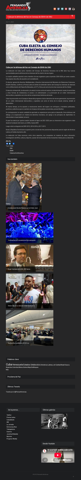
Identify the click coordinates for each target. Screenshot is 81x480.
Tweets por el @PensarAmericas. (16, 392)
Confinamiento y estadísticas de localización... (22, 240)
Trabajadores (11, 429)
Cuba (11, 146)
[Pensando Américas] (18, 6)
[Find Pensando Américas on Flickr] (70, 9)
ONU (11, 148)
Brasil (63, 365)
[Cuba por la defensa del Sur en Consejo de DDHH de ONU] (40, 43)
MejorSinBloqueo (33, 367)
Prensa (8, 301)
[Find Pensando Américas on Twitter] (62, 9)
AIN (8, 422)
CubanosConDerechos (17, 153)
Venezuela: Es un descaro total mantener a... (22, 306)
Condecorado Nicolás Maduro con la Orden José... (23, 208)
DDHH (11, 150)
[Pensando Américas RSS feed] (55, 9)
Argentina (9, 367)
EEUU (39, 365)
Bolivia (25, 367)
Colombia (15, 367)
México (21, 367)
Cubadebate (10, 420)
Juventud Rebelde (12, 434)
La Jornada (10, 424)
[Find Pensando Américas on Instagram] (73, 9)
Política (8, 204)
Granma (9, 431)
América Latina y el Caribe (50, 365)
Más (7, 369)
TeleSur (9, 415)
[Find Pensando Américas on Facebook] (58, 9)
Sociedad (9, 236)
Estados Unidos (30, 365)
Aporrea (9, 436)
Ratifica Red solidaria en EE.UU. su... (19, 343)
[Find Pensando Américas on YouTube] (66, 9)
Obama (67, 365)
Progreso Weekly (12, 439)
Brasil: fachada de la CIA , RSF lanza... (19, 269)
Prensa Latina (11, 417)
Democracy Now (12, 427)
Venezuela (18, 364)
